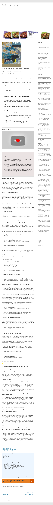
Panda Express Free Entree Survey (7, 12)
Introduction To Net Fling (7, 458)
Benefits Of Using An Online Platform (9, 459)
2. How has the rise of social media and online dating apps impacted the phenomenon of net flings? (18, 472)
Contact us (40, 241)
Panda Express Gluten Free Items (43, 53)
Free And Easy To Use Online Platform (9, 464)
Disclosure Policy (40, 245)
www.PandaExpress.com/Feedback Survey (9, 9)
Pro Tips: (4, 457)
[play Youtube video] (18, 140)
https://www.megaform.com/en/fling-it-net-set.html (10, 446)
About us (39, 240)
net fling (4, 455)
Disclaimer (39, 242)
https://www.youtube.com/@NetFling (8, 450)
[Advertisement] (26, 22)
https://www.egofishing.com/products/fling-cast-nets (10, 449)
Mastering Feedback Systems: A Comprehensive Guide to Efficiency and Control (44, 142)
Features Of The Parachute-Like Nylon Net (10, 467)
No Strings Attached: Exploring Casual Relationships (11, 462)
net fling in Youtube (6, 456)
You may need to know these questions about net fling (12, 469)
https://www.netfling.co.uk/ (6, 448)
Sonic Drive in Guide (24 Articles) (43, 44)
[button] (31, 454)
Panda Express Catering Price (42, 70)
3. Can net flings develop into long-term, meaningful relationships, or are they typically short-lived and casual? (18, 474)
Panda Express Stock (41, 69)
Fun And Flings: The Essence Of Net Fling (9, 463)
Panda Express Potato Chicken (43, 54)
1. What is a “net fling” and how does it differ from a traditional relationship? (16, 470)
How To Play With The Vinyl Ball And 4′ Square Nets (11, 468)
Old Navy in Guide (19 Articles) (42, 46)
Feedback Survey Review (10, 5)
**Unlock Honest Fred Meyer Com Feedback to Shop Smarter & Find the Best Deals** (44, 129)
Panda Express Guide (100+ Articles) (43, 47)
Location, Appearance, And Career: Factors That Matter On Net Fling (14, 466)
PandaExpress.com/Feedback (23, 9)
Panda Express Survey (33, 9)
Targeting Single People (6, 460)
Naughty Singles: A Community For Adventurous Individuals (13, 465)
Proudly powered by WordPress (6, 500)
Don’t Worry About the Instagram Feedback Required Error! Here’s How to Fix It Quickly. (44, 133)
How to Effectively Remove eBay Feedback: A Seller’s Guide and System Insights (44, 208)
